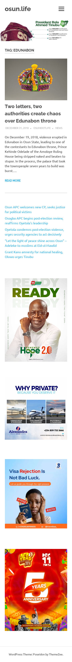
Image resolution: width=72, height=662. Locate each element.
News (58, 128)
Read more (13, 180)
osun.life (18, 8)
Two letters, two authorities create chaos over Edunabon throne (33, 113)
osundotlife (42, 128)
